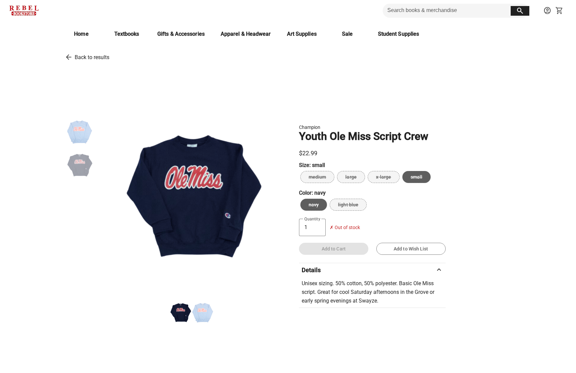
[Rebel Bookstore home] (24, 11)
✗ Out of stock (345, 227)
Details (372, 269)
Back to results (92, 57)
